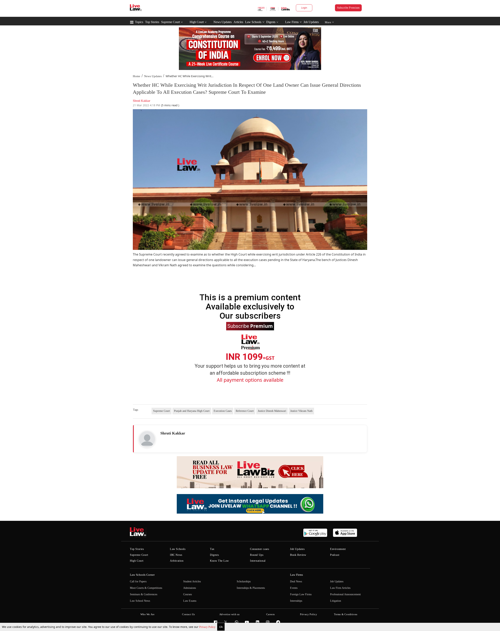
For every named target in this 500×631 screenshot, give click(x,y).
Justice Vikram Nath (301, 410)
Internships (296, 600)
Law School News (140, 600)
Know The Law (219, 560)
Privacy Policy (207, 627)
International (258, 560)
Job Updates (311, 22)
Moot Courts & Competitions (146, 587)
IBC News (176, 554)
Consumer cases (259, 549)
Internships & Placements (251, 587)
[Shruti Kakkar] (147, 439)
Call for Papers (138, 581)
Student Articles (192, 581)
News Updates (222, 22)
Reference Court (245, 410)
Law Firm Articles (340, 587)
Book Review (298, 554)
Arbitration (177, 560)
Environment (338, 549)
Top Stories (152, 22)
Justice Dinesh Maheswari (272, 410)
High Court (197, 22)
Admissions (189, 587)
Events (293, 587)
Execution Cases (223, 410)
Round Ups (256, 554)
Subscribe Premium (348, 7)
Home (136, 76)
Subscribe (250, 326)
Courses (187, 594)
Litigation (335, 600)
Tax (212, 549)
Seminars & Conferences (143, 594)
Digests (270, 22)
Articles (238, 22)
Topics (139, 22)
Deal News (296, 581)
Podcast (334, 554)
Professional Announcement (345, 594)
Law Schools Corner (142, 574)
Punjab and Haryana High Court (192, 410)
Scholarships (244, 581)
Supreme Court (170, 22)
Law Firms (292, 22)
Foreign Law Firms (301, 594)
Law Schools (253, 22)
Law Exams (189, 600)
